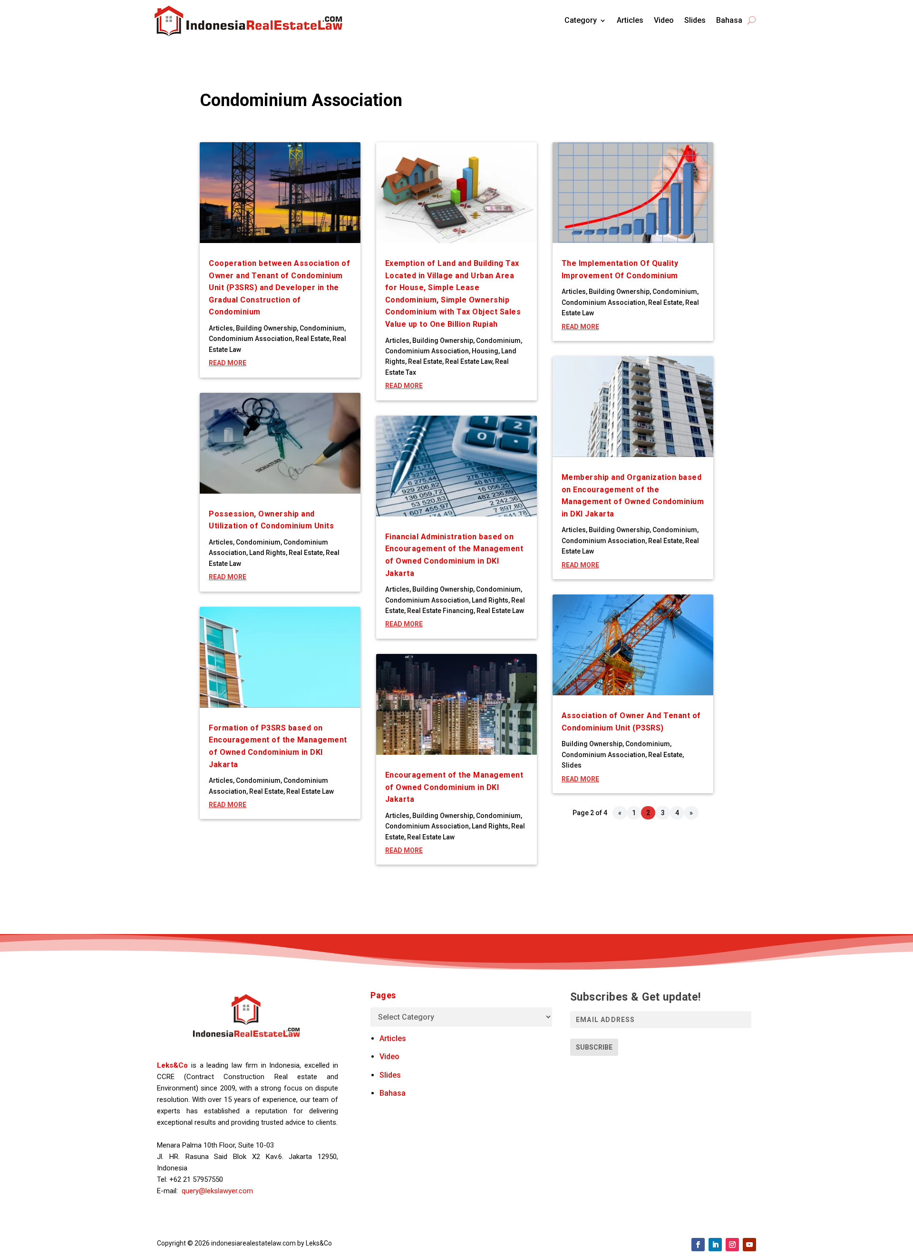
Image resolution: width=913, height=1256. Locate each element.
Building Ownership (266, 328)
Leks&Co (172, 1065)
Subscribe (594, 1047)
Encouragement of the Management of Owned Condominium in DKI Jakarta (454, 787)
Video (664, 20)
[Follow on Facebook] (698, 1244)
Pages (383, 995)
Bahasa (729, 20)
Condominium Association (250, 338)
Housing (485, 351)
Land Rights (267, 552)
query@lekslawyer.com (217, 1191)
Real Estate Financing (440, 610)
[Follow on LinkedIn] (715, 1244)
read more (227, 363)
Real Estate (312, 338)
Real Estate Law (310, 791)
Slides (695, 20)
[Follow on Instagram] (732, 1244)
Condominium (322, 328)
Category (580, 20)
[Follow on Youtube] (749, 1244)
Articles (630, 20)
